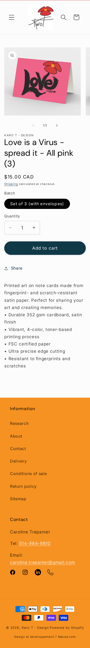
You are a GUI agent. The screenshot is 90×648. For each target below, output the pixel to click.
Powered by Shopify (67, 628)
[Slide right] (56, 125)
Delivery (18, 461)
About (16, 436)
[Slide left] (33, 125)
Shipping (11, 184)
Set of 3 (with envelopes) (37, 203)
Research (19, 423)
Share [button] (16, 268)
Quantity (12, 216)
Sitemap (18, 498)
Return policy (23, 486)
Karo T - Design (36, 628)
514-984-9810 (34, 543)
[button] (11, 17)
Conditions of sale (28, 473)
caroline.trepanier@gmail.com (42, 562)
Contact (18, 448)
